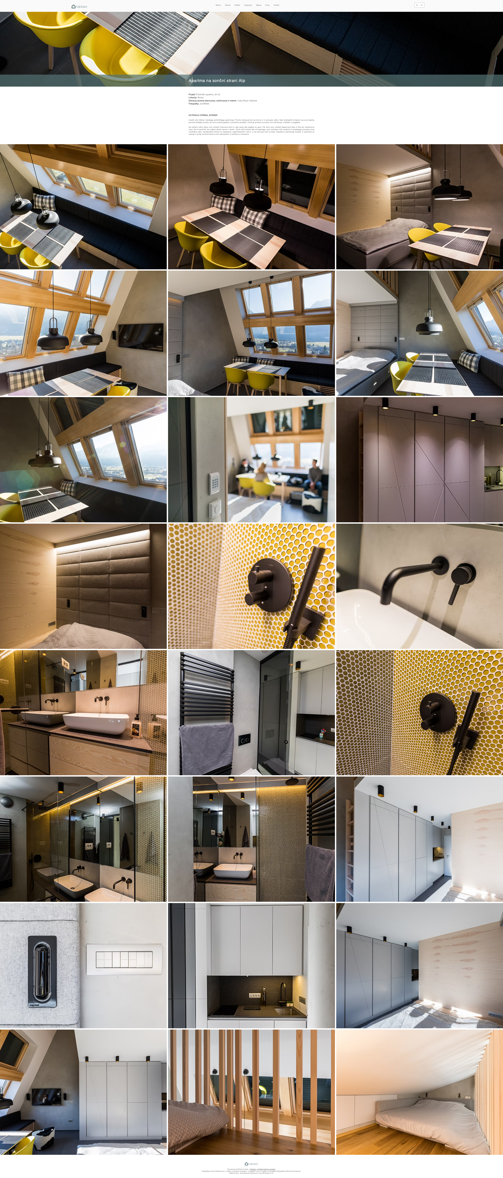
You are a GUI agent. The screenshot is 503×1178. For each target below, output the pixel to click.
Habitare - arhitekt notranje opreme (262, 1169)
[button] (228, 5)
